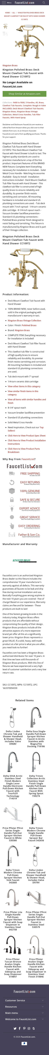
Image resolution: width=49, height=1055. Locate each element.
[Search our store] (44, 2)
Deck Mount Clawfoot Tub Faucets (28, 108)
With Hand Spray (18, 117)
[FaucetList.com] (24, 2)
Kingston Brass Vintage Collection (24, 320)
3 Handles (30, 102)
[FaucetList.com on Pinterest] (24, 1028)
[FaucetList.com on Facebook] (20, 1028)
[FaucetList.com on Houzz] (34, 1028)
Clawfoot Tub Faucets (12, 105)
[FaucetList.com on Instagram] (29, 1028)
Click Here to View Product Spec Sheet (26, 435)
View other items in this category (24, 386)
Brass (41, 102)
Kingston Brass (10, 65)
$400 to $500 (19, 102)
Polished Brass (29, 325)
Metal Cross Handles (22, 114)
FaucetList (28, 459)
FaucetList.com (28, 1036)
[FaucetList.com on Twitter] (15, 1028)
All (37, 102)
